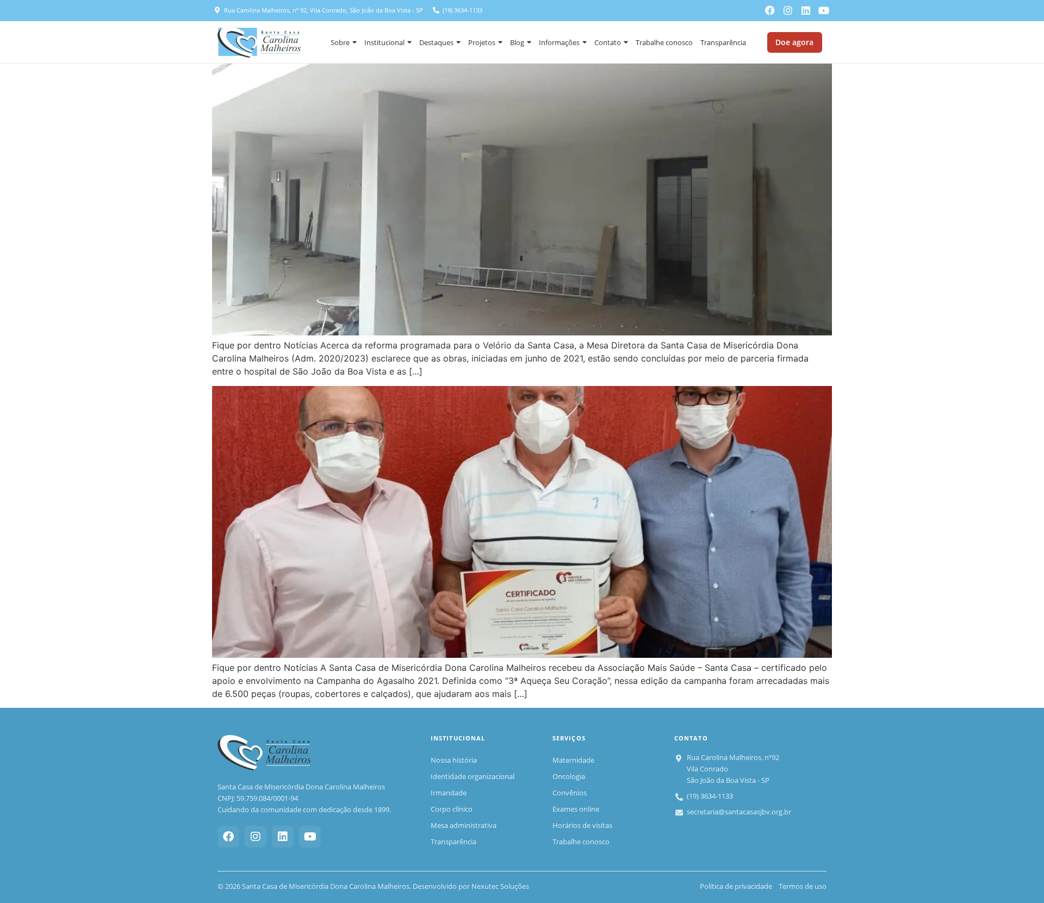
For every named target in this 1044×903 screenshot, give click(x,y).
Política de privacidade (736, 886)
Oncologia (568, 776)
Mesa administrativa (463, 825)
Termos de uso (802, 886)
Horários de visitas (582, 825)
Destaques (436, 42)
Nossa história (454, 760)
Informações (559, 42)
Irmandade (449, 793)
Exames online (575, 809)
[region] (141, 824)
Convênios (569, 793)
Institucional (384, 42)
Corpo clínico (452, 809)
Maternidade (573, 760)
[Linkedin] (806, 10)
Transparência (723, 42)
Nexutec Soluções (500, 886)
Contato (607, 42)
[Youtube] (824, 10)
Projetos (481, 42)
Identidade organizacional (472, 776)
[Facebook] (770, 10)
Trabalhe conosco (664, 42)
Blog (517, 42)
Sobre (340, 42)
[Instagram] (788, 10)
